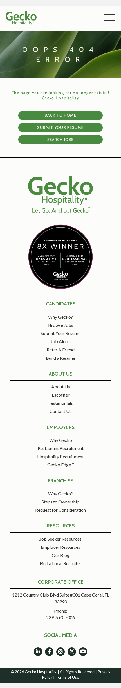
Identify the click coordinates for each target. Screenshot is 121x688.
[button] (108, 17)
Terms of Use (67, 677)
